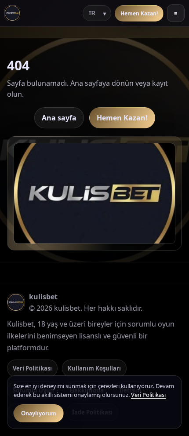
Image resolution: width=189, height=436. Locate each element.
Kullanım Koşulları (94, 368)
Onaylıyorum (38, 413)
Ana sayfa (59, 118)
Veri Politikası (32, 368)
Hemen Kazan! (139, 13)
